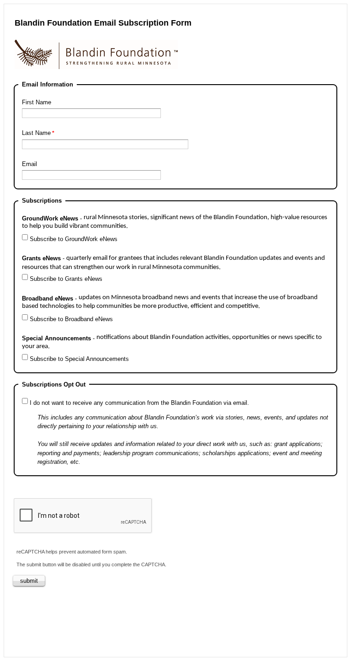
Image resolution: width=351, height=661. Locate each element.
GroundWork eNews (174, 222)
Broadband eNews (170, 302)
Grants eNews (173, 263)
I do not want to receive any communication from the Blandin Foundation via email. (139, 402)
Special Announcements (172, 342)
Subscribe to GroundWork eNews (73, 239)
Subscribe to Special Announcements (79, 358)
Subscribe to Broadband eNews (71, 319)
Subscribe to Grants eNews (66, 278)
